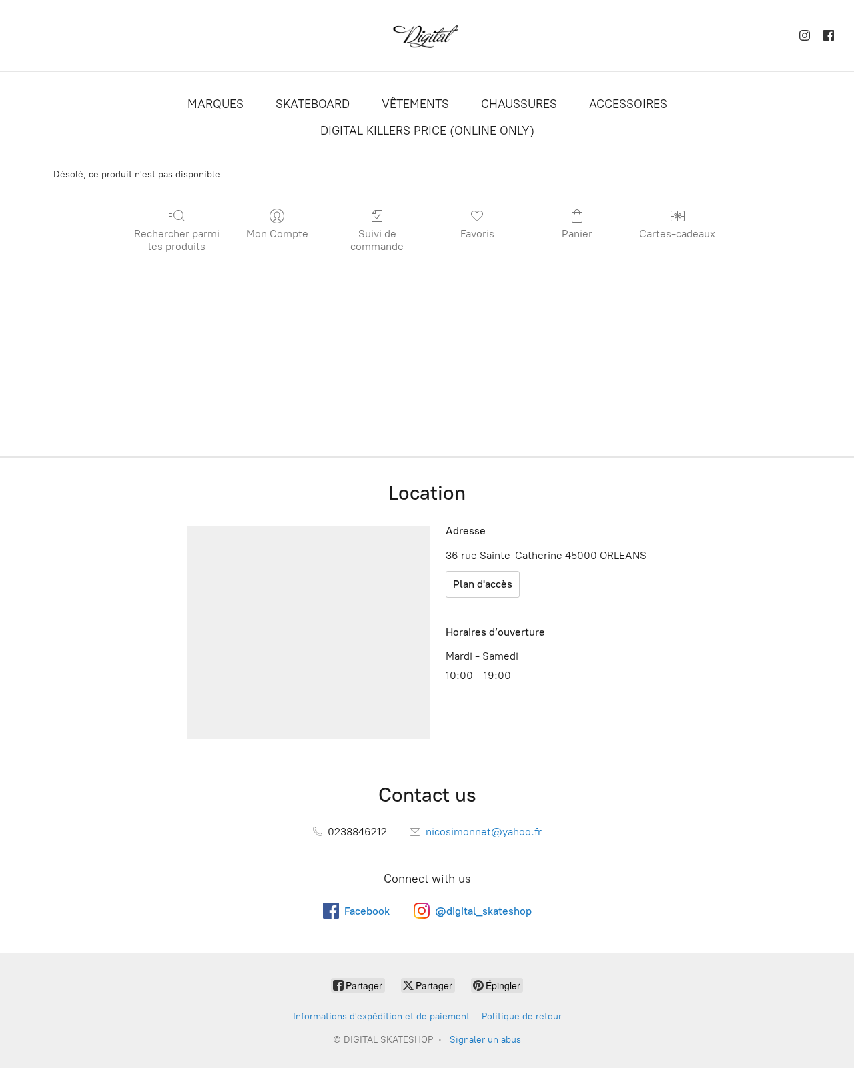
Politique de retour (522, 1016)
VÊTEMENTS (415, 104)
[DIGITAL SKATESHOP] (427, 36)
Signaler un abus (485, 1039)
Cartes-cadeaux (677, 233)
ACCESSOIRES (628, 104)
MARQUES (215, 104)
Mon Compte (277, 233)
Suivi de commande (377, 240)
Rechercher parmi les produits (177, 240)
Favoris (477, 233)
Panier (577, 233)
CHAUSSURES (519, 104)
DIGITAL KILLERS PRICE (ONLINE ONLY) (427, 130)
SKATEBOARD (313, 104)
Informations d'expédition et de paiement (381, 1016)
